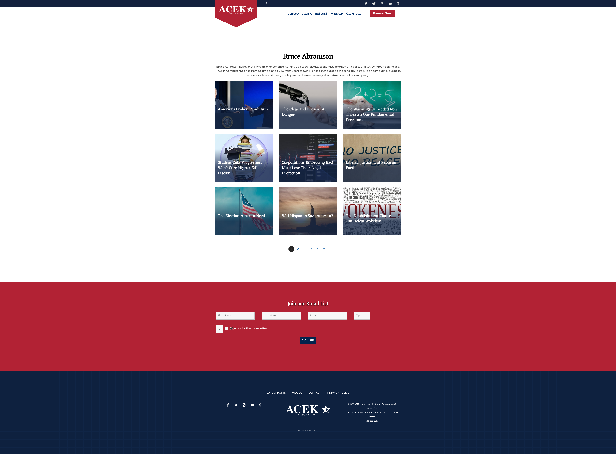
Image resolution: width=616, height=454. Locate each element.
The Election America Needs (242, 216)
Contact (354, 14)
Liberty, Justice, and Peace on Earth (371, 165)
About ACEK (300, 14)
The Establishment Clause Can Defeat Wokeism (368, 218)
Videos (297, 392)
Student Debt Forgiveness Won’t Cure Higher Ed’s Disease (240, 168)
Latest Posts (276, 392)
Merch (337, 14)
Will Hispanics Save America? (308, 216)
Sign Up (308, 340)
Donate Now (382, 13)
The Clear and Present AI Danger (304, 112)
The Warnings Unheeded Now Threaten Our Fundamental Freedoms (371, 115)
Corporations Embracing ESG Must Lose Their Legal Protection (307, 168)
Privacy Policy (338, 392)
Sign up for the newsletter (248, 328)
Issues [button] (321, 14)
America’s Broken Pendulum (243, 109)
